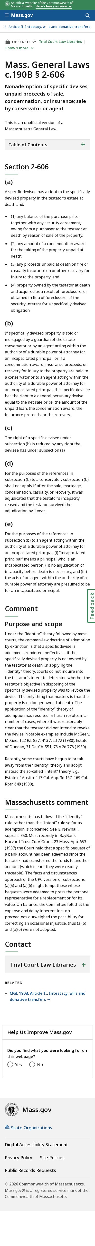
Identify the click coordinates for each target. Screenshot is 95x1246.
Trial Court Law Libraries (60, 41)
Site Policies (52, 1157)
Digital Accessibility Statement (36, 1144)
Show (16, 47)
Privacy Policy (18, 1157)
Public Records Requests (30, 1170)
